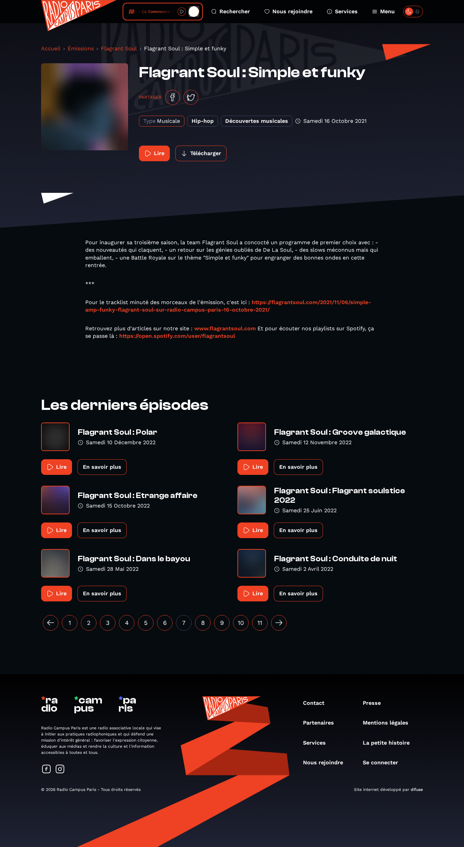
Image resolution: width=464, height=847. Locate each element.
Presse (372, 703)
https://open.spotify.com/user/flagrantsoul (177, 336)
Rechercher (234, 11)
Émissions (81, 48)
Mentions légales (385, 722)
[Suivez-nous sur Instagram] (60, 770)
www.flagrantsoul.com (225, 328)
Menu (387, 11)
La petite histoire (386, 743)
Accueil (50, 48)
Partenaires (318, 722)
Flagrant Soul (119, 48)
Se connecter (380, 762)
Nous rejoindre (292, 11)
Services (346, 11)
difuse (417, 789)
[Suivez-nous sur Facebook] (46, 770)
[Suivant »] (278, 622)
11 (259, 622)
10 (241, 622)
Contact (313, 703)
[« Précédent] (50, 622)
